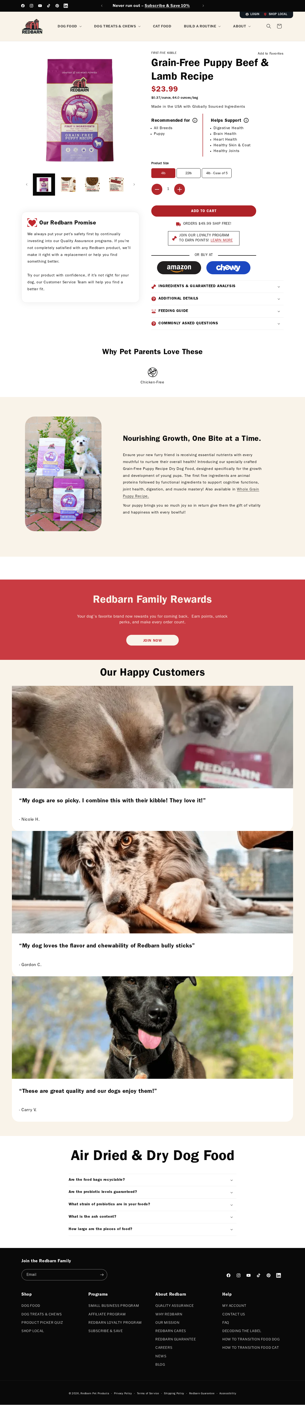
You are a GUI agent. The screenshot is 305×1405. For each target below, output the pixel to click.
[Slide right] (134, 184)
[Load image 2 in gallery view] (68, 184)
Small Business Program (113, 1305)
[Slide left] (26, 184)
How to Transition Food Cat (250, 1347)
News (160, 1356)
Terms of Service (148, 1393)
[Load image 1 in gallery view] (44, 184)
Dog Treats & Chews (41, 1314)
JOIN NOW (152, 641)
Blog (160, 1364)
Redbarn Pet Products (95, 1393)
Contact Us (233, 1314)
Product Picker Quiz (42, 1322)
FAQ (225, 1322)
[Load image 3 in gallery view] (92, 184)
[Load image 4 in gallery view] (116, 184)
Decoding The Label (241, 1331)
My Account (234, 1305)
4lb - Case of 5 (217, 173)
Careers (163, 1347)
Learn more (222, 241)
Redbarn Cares (170, 1331)
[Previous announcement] (102, 5)
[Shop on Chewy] (228, 267)
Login (254, 14)
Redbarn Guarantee (175, 1339)
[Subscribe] (102, 1274)
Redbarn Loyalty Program (115, 1322)
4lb (163, 173)
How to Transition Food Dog (251, 1339)
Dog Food (30, 1305)
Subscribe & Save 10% (167, 5)
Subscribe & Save (105, 1331)
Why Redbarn (169, 1314)
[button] (279, 26)
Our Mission (167, 1322)
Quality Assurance (174, 1305)
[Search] (269, 26)
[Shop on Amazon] (179, 267)
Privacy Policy (123, 1393)
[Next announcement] (203, 5)
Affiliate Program (107, 1314)
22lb (188, 173)
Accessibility (227, 1393)
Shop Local (278, 14)
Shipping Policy (174, 1393)
